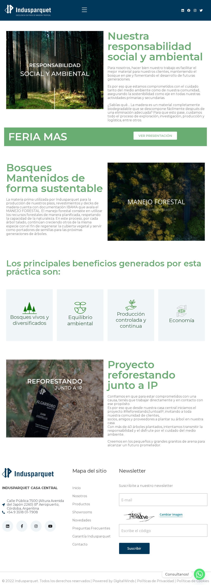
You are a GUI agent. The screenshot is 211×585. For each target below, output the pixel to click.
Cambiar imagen (171, 514)
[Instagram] (195, 10)
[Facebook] (188, 10)
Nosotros (79, 496)
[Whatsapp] (199, 574)
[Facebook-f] (21, 526)
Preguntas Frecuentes (91, 528)
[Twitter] (201, 10)
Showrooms (82, 512)
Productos (81, 504)
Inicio (76, 488)
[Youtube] (50, 526)
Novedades (81, 520)
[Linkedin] (182, 10)
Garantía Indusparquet (91, 536)
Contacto (80, 544)
